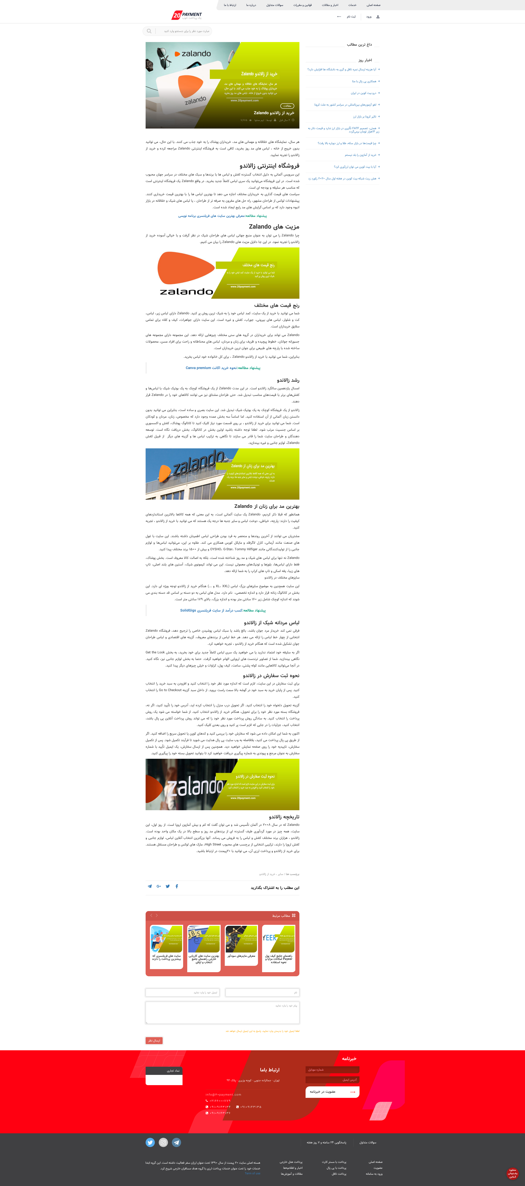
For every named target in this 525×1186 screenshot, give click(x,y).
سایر (280, 874)
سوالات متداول (274, 5)
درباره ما (251, 5)
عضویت (378, 1168)
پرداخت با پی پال (336, 1168)
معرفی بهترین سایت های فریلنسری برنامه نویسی (211, 216)
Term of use (252, 1173)
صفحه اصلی (373, 5)
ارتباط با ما (230, 5)
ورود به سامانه (374, 1174)
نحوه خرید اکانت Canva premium (211, 368)
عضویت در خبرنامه (323, 1092)
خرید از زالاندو (267, 874)
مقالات (287, 106)
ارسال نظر (154, 1040)
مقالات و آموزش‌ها (291, 1174)
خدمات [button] (352, 5)
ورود (368, 16)
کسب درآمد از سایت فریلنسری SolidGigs (211, 610)
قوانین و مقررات (302, 5)
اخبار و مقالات (330, 5)
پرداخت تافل (339, 1174)
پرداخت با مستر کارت (334, 1162)
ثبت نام (351, 16)
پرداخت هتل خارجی (291, 1162)
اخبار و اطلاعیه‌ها (292, 1168)
